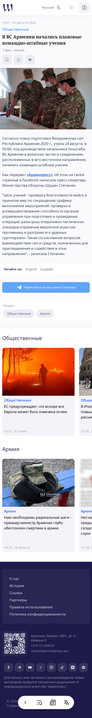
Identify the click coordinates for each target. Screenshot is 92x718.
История (16, 585)
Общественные (19, 313)
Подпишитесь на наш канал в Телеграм (49, 287)
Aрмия (45, 313)
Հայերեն (46, 269)
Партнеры (18, 599)
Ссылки (15, 592)
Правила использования (30, 607)
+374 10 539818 (42, 645)
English (31, 269)
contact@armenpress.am (49, 651)
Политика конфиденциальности (37, 614)
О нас (14, 578)
